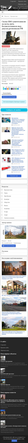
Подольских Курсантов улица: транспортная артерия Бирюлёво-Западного (12, 314)
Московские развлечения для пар (11, 415)
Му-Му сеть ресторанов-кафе (10, 295)
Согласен (14, 440)
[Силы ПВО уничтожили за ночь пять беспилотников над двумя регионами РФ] (14, 38)
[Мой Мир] (18, 89)
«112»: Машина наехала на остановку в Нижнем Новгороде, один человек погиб (18, 160)
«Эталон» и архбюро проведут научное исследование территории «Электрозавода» (17, 142)
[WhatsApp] (16, 89)
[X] (12, 89)
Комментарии (7, 93)
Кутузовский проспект (7, 373)
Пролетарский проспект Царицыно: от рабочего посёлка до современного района (13, 333)
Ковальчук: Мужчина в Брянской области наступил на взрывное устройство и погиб (18, 168)
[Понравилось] (3, 87)
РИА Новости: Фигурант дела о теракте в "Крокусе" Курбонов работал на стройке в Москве (13, 401)
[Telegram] (10, 89)
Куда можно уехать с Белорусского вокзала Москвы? (13, 426)
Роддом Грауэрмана (6, 361)
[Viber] (14, 89)
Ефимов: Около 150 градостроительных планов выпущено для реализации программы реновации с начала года (18, 131)
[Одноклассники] (8, 89)
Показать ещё (14, 176)
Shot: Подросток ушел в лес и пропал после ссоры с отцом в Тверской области (18, 151)
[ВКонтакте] (6, 89)
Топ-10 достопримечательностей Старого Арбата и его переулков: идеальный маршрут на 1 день (14, 277)
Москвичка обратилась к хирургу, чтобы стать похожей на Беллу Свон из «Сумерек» (18, 121)
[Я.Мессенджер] (4, 89)
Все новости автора (9, 245)
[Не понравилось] (6, 87)
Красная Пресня (5, 384)
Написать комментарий (9, 97)
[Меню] (2, 12)
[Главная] (2, 16)
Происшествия (5, 46)
